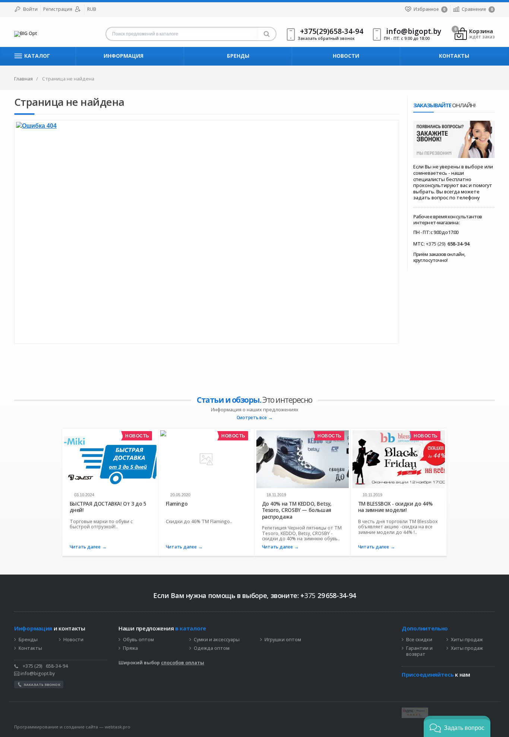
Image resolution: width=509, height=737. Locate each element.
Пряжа (130, 648)
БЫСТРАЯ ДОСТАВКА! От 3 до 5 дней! (108, 506)
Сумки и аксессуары (217, 640)
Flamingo (177, 503)
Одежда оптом (212, 648)
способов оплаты (182, 662)
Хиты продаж (467, 640)
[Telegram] (405, 686)
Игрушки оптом (283, 640)
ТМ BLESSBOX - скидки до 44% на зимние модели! (395, 506)
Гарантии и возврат (419, 651)
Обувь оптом (138, 640)
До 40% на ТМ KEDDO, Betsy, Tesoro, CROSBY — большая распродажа (297, 510)
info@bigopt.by (37, 673)
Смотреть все (252, 418)
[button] (457, 726)
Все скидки (419, 640)
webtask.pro (117, 727)
